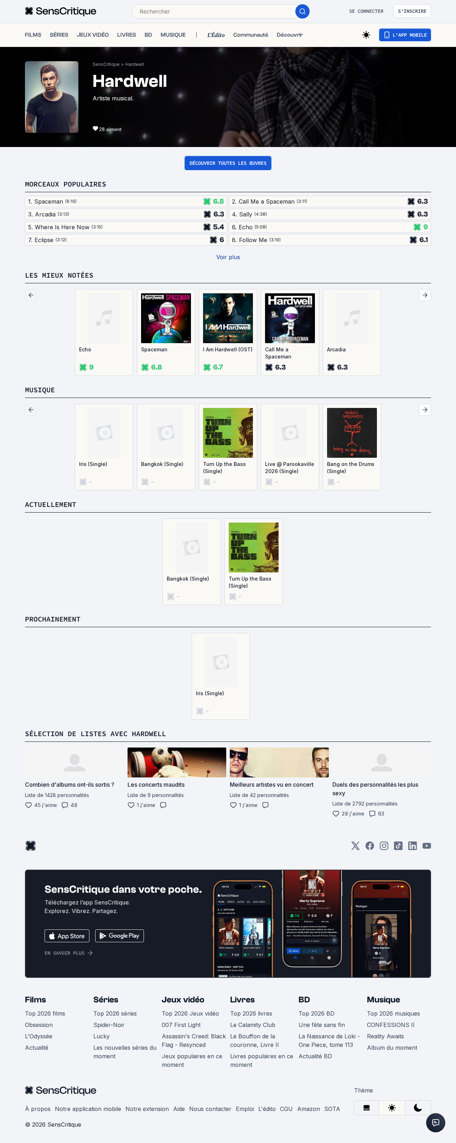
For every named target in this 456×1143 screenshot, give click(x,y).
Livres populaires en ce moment (261, 1060)
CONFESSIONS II (391, 1024)
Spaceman (154, 349)
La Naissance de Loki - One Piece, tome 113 (329, 1040)
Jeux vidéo (183, 1000)
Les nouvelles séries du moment (124, 1052)
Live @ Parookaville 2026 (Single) (289, 467)
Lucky (101, 1036)
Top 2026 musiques (393, 1013)
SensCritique (106, 64)
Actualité (36, 1047)
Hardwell (134, 64)
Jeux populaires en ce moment (192, 1060)
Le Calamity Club (252, 1024)
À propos (38, 1108)
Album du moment (392, 1047)
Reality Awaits (385, 1036)
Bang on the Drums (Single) (350, 467)
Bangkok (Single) (162, 464)
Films (35, 1000)
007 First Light (181, 1024)
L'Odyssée (38, 1036)
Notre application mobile (88, 1108)
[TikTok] (398, 848)
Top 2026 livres (251, 1013)
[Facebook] (370, 848)
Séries (105, 1000)
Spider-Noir (109, 1024)
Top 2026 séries (115, 1013)
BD (304, 1000)
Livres (242, 1000)
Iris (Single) (93, 464)
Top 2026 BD (317, 1013)
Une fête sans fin (322, 1024)
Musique (383, 1000)
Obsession (39, 1024)
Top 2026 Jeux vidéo (190, 1013)
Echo (85, 349)
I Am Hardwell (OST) (228, 349)
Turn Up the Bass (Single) (224, 467)
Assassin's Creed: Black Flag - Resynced (194, 1040)
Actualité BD (315, 1056)
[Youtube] (427, 848)
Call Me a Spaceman (278, 353)
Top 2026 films (45, 1013)
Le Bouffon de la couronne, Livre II (254, 1040)
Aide (179, 1108)
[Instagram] (384, 848)
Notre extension (147, 1108)
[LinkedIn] (412, 848)
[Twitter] (355, 848)
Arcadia (336, 349)
